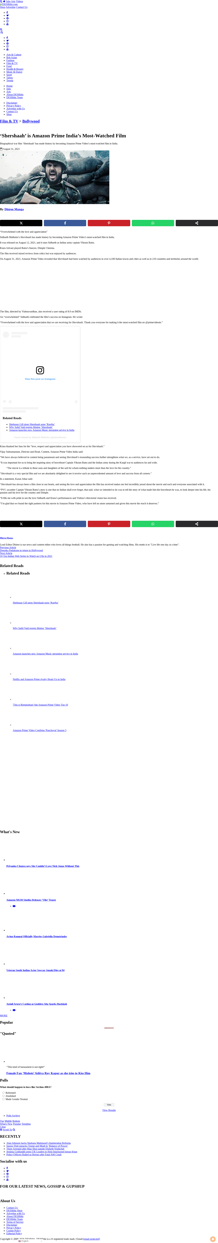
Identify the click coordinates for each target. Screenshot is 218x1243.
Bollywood (31, 121)
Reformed (11, 1092)
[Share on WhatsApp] (153, 223)
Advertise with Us (15, 108)
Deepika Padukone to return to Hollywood (21, 550)
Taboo (9, 77)
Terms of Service (14, 1222)
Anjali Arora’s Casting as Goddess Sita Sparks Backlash (36, 1004)
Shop (2, 7)
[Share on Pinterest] (109, 223)
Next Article (6, 553)
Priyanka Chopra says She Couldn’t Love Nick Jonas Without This (42, 866)
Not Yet (106, 32)
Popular (17, 1124)
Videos (19, 1)
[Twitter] (7, 15)
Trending (26, 1124)
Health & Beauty (14, 69)
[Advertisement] (54, 285)
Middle (8, 1121)
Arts (13, 1)
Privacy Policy (13, 105)
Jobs (8, 1)
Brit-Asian (11, 57)
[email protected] (91, 1239)
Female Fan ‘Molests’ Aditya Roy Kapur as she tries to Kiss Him (48, 1073)
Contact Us (21, 7)
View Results (109, 1110)
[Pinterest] (7, 18)
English (24, 1241)
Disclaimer (11, 102)
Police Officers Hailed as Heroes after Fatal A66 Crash (33, 1154)
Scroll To (7, 1129)
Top (2, 1121)
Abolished (10, 1096)
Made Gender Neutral (17, 1099)
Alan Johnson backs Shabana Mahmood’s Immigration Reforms (38, 1143)
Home (9, 86)
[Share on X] (21, 223)
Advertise (10, 7)
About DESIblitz (14, 94)
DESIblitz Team (14, 97)
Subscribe (132, 32)
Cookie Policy (13, 1230)
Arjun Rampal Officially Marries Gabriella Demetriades (36, 936)
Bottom (16, 1121)
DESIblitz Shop (14, 1210)
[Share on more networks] (197, 223)
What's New (6, 1124)
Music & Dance (14, 72)
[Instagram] (7, 21)
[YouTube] (7, 24)
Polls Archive (13, 1115)
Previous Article (8, 547)
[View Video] (14, 906)
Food (9, 66)
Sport (9, 74)
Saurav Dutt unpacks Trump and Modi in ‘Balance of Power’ (37, 1146)
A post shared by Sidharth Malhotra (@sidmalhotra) (40, 437)
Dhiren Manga (14, 209)
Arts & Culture (13, 54)
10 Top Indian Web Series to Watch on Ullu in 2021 (26, 556)
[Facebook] (7, 12)
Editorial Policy (14, 1233)
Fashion (10, 60)
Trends (9, 80)
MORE (4, 1015)
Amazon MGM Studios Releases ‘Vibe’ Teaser (31, 900)
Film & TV (12, 63)
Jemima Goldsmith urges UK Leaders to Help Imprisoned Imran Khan (41, 1151)
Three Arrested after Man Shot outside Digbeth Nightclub (35, 1148)
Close (3, 1126)
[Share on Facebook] (65, 223)
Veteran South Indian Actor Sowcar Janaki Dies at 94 (35, 970)
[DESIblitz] (0, 32)
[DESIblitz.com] (9, 4)
